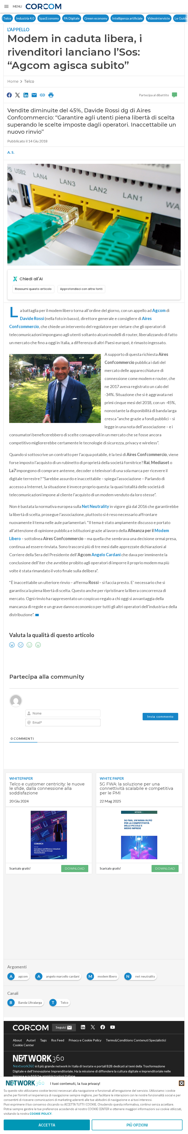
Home (13, 81)
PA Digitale (59, 18)
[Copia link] (42, 95)
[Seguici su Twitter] (93, 1027)
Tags (43, 1040)
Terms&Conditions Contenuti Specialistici (136, 1040)
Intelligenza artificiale (114, 18)
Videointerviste (146, 18)
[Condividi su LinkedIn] (26, 95)
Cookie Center (23, 1045)
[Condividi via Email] (34, 95)
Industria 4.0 (12, 18)
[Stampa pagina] (51, 95)
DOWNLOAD (75, 868)
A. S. (10, 152)
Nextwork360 (23, 1066)
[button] (13, 6)
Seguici (61, 1027)
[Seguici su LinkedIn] (83, 1027)
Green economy (83, 18)
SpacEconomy (36, 18)
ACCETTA (47, 1125)
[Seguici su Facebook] (102, 1027)
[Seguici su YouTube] (112, 1027)
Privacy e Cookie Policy (85, 1040)
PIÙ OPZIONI (137, 1125)
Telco (29, 81)
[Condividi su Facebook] (9, 95)
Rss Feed (57, 1040)
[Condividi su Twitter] (17, 95)
